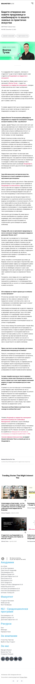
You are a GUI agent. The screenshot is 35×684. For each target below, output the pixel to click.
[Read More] (14, 492)
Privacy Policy (23, 677)
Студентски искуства (22, 35)
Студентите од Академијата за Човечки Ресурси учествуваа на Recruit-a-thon (12, 536)
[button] (13, 681)
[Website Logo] (7, 3)
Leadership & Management (8, 35)
